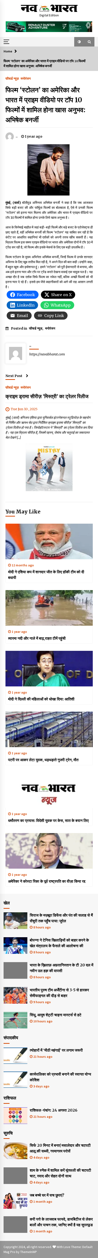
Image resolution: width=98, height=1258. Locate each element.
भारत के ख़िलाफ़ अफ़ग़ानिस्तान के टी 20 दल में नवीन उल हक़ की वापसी (61, 968)
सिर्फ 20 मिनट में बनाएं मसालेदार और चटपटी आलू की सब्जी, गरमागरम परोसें (60, 1148)
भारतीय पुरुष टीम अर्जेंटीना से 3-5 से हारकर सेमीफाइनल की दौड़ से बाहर (59, 993)
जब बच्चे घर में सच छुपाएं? (47, 1195)
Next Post (13, 376)
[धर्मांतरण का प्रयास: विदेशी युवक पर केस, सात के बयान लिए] (49, 790)
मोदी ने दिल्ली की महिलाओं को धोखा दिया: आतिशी (41, 699)
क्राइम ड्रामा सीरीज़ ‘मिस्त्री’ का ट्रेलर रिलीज (46, 396)
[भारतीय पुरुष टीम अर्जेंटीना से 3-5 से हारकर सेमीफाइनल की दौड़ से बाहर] (15, 995)
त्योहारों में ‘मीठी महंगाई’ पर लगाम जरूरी (56, 1050)
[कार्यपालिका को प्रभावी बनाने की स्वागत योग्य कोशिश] (15, 1079)
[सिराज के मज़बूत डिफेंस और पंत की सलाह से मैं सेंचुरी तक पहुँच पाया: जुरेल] (15, 920)
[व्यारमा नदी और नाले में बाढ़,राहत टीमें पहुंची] (49, 608)
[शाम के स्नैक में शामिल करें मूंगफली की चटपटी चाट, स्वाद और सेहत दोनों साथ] (15, 1175)
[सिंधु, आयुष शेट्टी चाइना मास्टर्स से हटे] (15, 1020)
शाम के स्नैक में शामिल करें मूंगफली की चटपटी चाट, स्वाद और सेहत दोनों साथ (60, 1173)
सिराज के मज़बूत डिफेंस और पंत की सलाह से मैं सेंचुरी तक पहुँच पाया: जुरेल (61, 918)
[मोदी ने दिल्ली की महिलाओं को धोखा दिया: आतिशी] (49, 668)
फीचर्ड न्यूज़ (12, 78)
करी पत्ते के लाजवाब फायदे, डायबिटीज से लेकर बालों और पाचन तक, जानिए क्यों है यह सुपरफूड (61, 1222)
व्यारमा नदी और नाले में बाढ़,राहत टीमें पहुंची (37, 638)
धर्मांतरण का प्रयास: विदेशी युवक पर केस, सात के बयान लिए (48, 820)
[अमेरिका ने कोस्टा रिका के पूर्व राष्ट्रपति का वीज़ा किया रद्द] (49, 851)
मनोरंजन (26, 78)
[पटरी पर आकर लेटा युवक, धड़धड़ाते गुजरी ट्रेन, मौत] (49, 729)
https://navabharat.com (47, 354)
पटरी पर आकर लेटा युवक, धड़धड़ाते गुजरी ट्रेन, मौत (43, 759)
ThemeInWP (28, 1252)
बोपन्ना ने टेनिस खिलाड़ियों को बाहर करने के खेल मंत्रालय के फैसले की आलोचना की (59, 943)
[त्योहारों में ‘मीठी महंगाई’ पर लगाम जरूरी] (15, 1055)
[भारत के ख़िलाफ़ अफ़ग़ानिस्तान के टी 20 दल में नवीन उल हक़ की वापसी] (15, 970)
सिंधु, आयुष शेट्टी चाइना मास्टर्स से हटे (55, 1014)
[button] (79, 42)
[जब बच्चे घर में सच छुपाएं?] (15, 1200)
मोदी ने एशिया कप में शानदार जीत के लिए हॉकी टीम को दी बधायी (46, 574)
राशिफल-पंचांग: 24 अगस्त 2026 (53, 1110)
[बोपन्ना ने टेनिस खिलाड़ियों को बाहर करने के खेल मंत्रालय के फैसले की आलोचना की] (15, 945)
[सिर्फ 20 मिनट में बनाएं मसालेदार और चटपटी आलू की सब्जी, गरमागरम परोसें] (15, 1150)
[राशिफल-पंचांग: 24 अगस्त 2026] (15, 1115)
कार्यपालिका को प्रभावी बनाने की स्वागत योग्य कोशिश (60, 1077)
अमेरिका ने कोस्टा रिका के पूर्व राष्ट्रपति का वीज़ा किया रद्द (46, 881)
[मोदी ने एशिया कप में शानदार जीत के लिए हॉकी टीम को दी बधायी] (49, 541)
